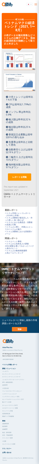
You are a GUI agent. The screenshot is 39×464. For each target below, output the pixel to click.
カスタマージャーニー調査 (10, 408)
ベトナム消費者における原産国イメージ (18, 232)
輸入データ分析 (6, 402)
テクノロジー (6, 448)
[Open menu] (35, 4)
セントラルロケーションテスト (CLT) (13, 399)
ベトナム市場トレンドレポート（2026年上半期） (18, 214)
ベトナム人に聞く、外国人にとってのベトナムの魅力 (18, 228)
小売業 (4, 441)
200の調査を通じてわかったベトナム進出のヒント (19, 247)
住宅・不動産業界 (7, 435)
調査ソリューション (9, 368)
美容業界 (4, 426)
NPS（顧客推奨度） (8, 382)
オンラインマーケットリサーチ (11, 374)
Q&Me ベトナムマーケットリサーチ (19, 195)
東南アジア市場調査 (8, 416)
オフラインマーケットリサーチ (11, 377)
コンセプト (5, 371)
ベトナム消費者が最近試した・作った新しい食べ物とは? (18, 218)
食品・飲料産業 (6, 432)
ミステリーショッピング (9, 394)
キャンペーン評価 (7, 411)
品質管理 (4, 385)
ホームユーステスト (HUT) (10, 405)
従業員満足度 (6, 413)
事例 (3, 421)
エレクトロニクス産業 (8, 444)
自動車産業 (5, 423)
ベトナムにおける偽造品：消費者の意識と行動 (18, 223)
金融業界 (4, 429)
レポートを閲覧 (19, 177)
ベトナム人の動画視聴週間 (16, 250)
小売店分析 (5, 388)
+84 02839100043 (7, 359)
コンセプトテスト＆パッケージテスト (13, 379)
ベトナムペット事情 (13, 241)
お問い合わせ (6, 452)
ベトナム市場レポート (9, 364)
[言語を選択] (29, 4)
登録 (19, 329)
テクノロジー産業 (7, 438)
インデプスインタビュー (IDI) (10, 396)
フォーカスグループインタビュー (12, 391)
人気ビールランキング (14, 253)
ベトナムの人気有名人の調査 (17, 243)
